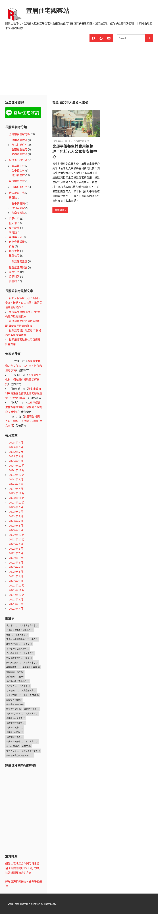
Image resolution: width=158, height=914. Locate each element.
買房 (11, 246)
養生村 (13, 281)
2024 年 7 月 (16, 488)
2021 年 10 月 (17, 594)
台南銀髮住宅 (19, 149)
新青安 (27, 644)
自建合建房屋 (17, 241)
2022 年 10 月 (17, 539)
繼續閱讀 (59, 210)
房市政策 (14, 228)
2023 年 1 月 (16, 530)
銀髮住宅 (14, 255)
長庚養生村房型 (14, 727)
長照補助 (14, 276)
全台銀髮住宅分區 (19, 134)
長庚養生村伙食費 (15, 718)
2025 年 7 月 (16, 442)
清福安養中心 (30, 662)
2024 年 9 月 (16, 479)
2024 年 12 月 (17, 465)
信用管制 (11, 625)
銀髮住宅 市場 (31, 695)
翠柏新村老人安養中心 (17, 681)
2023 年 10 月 (17, 502)
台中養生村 (18, 170)
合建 (9, 634)
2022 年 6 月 (16, 558)
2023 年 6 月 (16, 511)
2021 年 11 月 (17, 590)
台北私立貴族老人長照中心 (19, 630)
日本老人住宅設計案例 (17, 648)
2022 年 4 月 (16, 567)
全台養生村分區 (18, 160)
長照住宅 (14, 272)
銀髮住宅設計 (19, 261)
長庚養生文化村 (14, 713)
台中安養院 (18, 203)
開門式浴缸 (31, 741)
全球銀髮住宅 (17, 181)
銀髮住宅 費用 (31, 709)
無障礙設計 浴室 (15, 672)
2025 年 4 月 (16, 451)
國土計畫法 (21, 634)
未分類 (13, 232)
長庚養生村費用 (14, 737)
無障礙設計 (15, 237)
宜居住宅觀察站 (47, 10)
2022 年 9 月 (16, 544)
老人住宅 (11, 685)
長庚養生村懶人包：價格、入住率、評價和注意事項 (23, 365)
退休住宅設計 (13, 695)
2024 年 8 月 (16, 484)
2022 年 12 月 (17, 534)
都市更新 (14, 250)
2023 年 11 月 (17, 497)
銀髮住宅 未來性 (15, 704)
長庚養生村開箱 (14, 741)
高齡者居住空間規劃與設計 (19, 755)
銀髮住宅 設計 (14, 709)
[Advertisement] (79, 71)
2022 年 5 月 (16, 562)
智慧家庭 (28, 653)
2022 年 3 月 (16, 571)
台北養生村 (18, 175)
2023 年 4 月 (16, 521)
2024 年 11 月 (17, 470)
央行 (34, 639)
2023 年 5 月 (16, 516)
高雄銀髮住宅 (19, 154)
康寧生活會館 (13, 644)
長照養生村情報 (81, 141)
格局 (28, 658)
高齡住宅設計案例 (30, 750)
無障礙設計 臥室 (15, 676)
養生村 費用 (13, 746)
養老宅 (26, 746)
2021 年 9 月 (16, 599)
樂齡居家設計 (13, 662)
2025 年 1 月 (16, 461)
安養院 (13, 197)
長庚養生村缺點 (14, 732)
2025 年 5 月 (16, 447)
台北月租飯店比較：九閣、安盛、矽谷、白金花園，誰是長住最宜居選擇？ (23, 302)
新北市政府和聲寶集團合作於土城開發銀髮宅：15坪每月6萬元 (23, 393)
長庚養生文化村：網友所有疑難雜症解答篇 (23, 379)
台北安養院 (18, 208)
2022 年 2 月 (16, 576)
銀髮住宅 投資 (14, 699)
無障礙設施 (13, 667)
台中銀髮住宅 (19, 140)
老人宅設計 (12, 690)
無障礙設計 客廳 (31, 667)
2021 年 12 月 (17, 585)
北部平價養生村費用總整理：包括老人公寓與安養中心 (74, 151)
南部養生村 (18, 165)
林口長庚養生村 (14, 658)
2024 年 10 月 (17, 474)
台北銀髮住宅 (19, 144)
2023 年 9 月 (16, 507)
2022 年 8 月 (16, 548)
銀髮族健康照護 (18, 267)
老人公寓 (24, 685)
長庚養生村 (31, 713)
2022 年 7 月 (16, 553)
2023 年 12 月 (17, 493)
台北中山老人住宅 (28, 625)
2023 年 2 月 (16, 525)
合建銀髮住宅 (17, 192)
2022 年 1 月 (16, 581)
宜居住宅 (14, 218)
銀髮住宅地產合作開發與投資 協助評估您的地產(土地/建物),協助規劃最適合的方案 (22, 868)
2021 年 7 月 (16, 608)
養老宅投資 (12, 750)
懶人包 (13, 223)
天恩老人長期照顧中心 (17, 639)
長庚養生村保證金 (15, 723)
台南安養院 (18, 212)
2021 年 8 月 (16, 604)
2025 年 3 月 (16, 456)
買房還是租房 (28, 690)
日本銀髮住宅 (19, 187)
